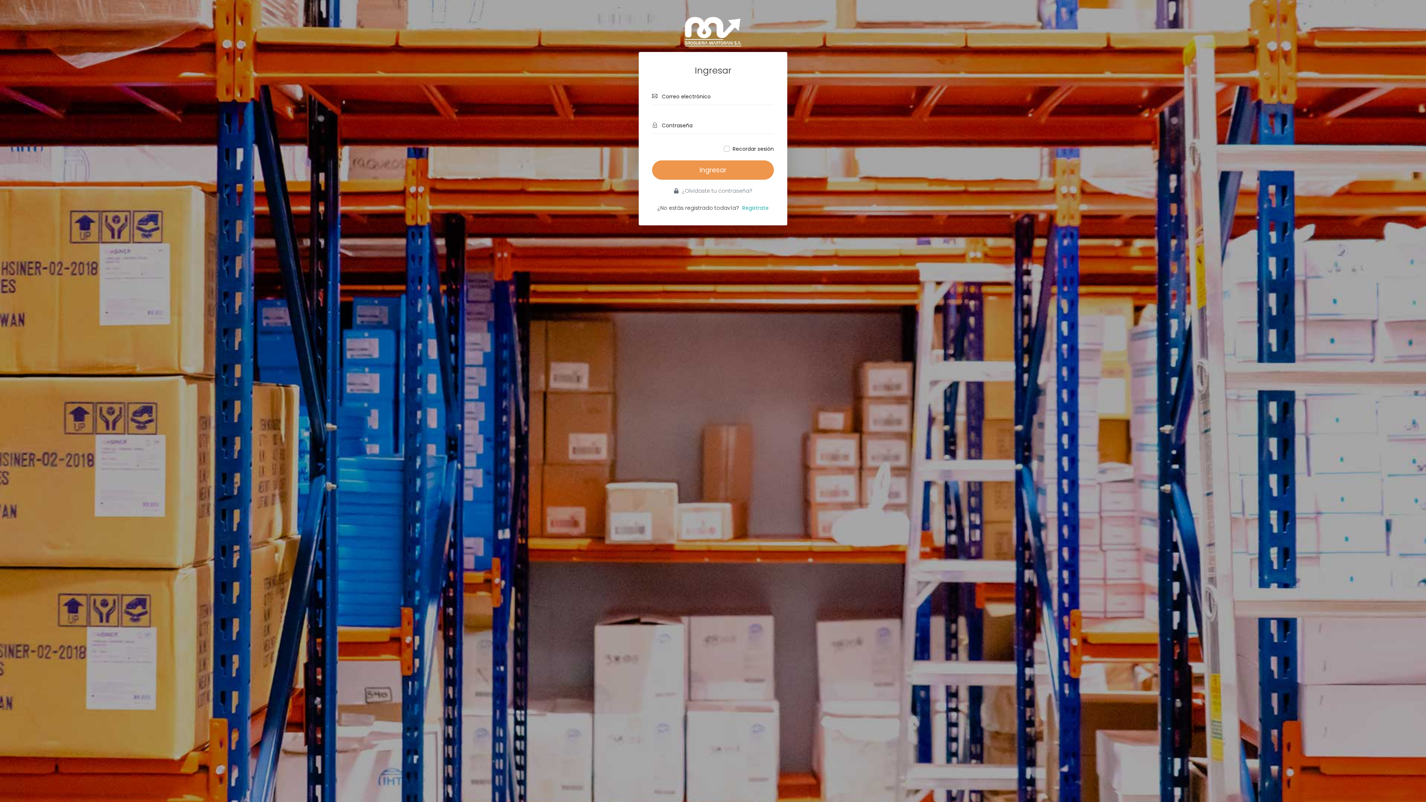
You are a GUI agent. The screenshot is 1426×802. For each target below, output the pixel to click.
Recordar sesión (753, 149)
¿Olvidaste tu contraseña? (716, 191)
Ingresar (713, 170)
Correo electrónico (685, 96)
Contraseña (676, 125)
